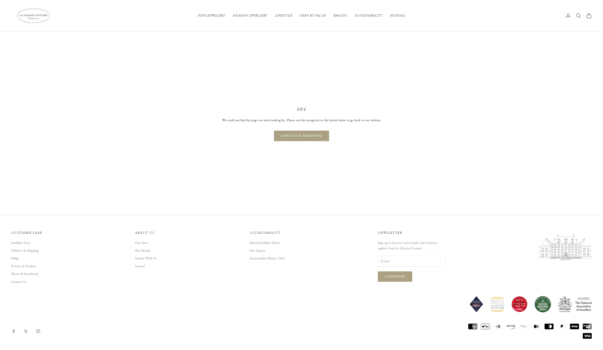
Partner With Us (146, 258)
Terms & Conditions (24, 274)
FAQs (15, 258)
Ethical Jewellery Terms (265, 243)
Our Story (141, 243)
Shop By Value (313, 16)
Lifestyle (283, 16)
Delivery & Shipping (24, 251)
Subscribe (395, 277)
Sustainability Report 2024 (267, 258)
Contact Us (18, 282)
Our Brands (143, 251)
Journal (397, 16)
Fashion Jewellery (250, 16)
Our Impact (257, 251)
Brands (340, 16)
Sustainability (368, 16)
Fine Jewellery (211, 16)
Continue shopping (301, 136)
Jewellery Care (20, 243)
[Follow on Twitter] (26, 331)
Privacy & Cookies (23, 266)
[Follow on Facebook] (13, 331)
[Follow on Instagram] (38, 331)
